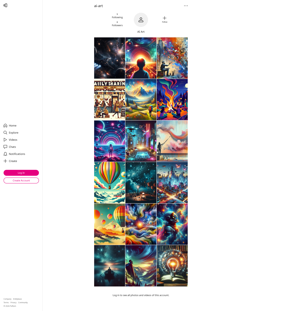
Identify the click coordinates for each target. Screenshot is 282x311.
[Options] (186, 6)
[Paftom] (5, 5)
